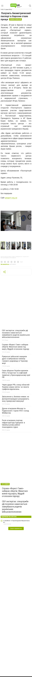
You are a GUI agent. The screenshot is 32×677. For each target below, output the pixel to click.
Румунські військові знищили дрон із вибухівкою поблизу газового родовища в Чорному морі (15, 359)
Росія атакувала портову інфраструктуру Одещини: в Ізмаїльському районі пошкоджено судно (13, 423)
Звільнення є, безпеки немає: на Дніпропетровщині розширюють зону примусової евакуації (15, 398)
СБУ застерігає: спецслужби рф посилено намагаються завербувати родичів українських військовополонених (16, 333)
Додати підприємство (16, 528)
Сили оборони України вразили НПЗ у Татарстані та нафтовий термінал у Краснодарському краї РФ (16, 373)
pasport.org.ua (11, 198)
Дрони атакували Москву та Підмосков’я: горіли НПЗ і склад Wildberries (15, 410)
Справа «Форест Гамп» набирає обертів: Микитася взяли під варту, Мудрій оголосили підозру (15, 346)
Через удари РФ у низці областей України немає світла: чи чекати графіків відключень (15, 387)
